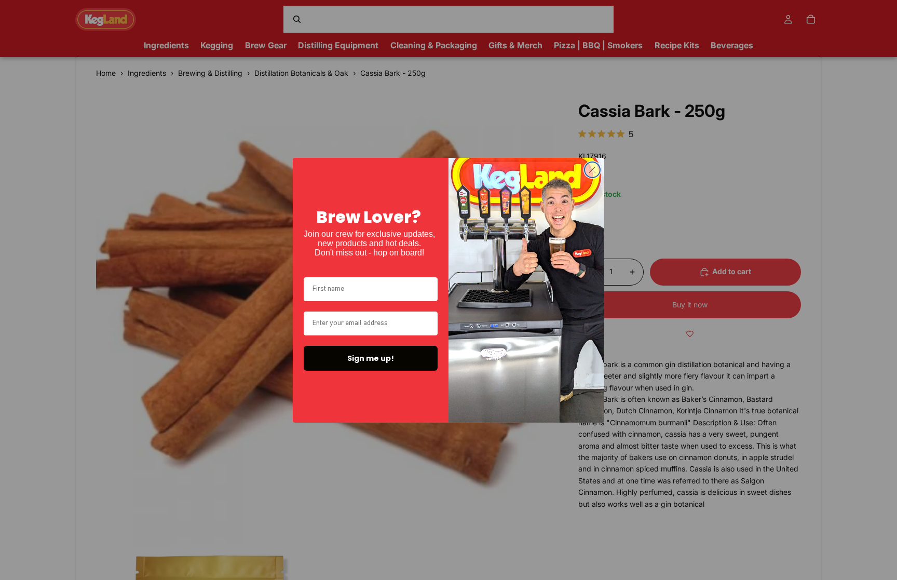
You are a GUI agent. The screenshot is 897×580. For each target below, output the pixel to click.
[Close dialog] (592, 170)
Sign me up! (370, 358)
